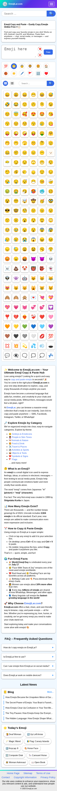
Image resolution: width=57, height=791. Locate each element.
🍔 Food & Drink (16, 443)
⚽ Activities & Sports (19, 450)
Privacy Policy (48, 777)
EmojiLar (11, 407)
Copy (48, 52)
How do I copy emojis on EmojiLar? (28, 647)
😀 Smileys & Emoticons (20, 434)
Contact (6, 777)
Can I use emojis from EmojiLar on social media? (28, 666)
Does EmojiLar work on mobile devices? (28, 675)
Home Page (13, 773)
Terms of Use (43, 773)
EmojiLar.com (15, 4)
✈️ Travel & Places (18, 447)
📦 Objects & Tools (18, 453)
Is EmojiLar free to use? (28, 656)
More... (50, 692)
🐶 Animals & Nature (18, 440)
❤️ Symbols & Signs (18, 456)
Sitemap (27, 773)
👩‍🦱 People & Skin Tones (20, 437)
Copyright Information (25, 777)
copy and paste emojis (21, 379)
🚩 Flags (13, 459)
